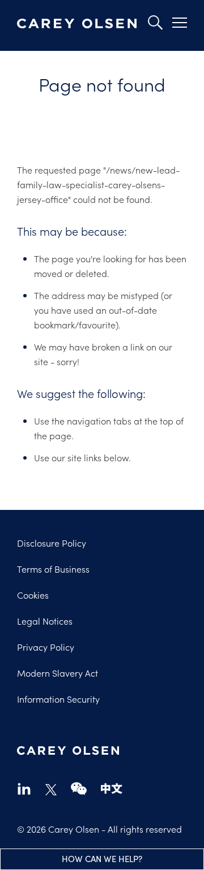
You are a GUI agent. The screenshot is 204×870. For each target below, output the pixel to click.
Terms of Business (53, 568)
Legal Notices (45, 620)
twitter (51, 789)
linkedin (24, 788)
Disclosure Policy (51, 542)
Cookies (33, 594)
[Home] (77, 24)
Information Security (58, 698)
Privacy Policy (45, 646)
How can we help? (102, 858)
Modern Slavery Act (57, 672)
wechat (79, 788)
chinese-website (111, 788)
